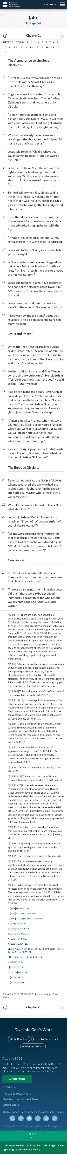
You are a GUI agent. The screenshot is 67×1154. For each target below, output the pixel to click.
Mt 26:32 (21, 908)
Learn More (17, 1078)
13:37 (20, 948)
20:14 (19, 918)
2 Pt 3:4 (12, 879)
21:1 (12, 614)
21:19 (13, 962)
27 (20, 810)
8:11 (19, 625)
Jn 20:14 (20, 754)
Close (32, 1134)
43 (27, 928)
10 (4, 47)
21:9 (12, 700)
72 (16, 952)
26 (16, 770)
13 (20, 47)
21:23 (13, 861)
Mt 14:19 (35, 718)
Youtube (29, 1118)
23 (17, 614)
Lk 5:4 (29, 913)
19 (52, 47)
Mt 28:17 (28, 918)
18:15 (31, 948)
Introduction (13, 42)
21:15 (13, 776)
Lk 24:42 (22, 938)
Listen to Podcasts (44, 1038)
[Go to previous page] (5, 36)
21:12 (13, 747)
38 (25, 948)
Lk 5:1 (20, 633)
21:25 (14, 982)
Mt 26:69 (50, 948)
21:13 (14, 938)
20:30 (21, 982)
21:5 (13, 923)
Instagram (46, 1118)
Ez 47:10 (20, 742)
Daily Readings (19, 1038)
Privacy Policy (31, 1149)
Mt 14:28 (38, 633)
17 (41, 47)
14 (25, 47)
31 (45, 633)
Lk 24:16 (48, 751)
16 (36, 47)
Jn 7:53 (12, 625)
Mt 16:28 (22, 972)
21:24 (13, 884)
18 (47, 47)
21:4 (13, 918)
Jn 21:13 (30, 711)
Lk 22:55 (23, 952)
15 (31, 47)
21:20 (13, 967)
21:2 (12, 664)
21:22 (13, 856)
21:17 (13, 948)
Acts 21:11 (22, 957)
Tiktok (55, 1118)
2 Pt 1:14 (37, 957)
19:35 (21, 977)
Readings (50, 4)
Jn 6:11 (47, 711)
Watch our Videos (33, 1046)
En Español (33, 23)
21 (51, 767)
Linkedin (38, 1118)
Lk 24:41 (20, 923)
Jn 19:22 (45, 892)
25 (16, 810)
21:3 (12, 691)
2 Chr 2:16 (22, 933)
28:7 (29, 908)
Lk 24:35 (26, 762)
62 (30, 952)
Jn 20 (48, 647)
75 (58, 948)
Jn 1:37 (54, 667)
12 (15, 47)
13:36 (20, 962)
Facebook (21, 1118)
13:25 (20, 967)
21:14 (13, 767)
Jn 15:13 (48, 792)
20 (57, 47)
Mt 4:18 (20, 913)
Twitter (12, 1118)
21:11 (13, 723)
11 (10, 47)
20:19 (21, 943)
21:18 (13, 843)
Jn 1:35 (24, 682)
